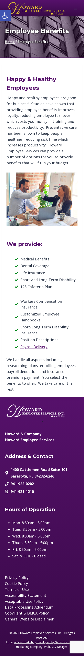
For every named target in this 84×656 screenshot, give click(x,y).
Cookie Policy (16, 583)
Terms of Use (17, 589)
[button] (5, 15)
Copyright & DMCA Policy (27, 613)
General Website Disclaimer (29, 619)
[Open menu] (75, 8)
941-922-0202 (22, 483)
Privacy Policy (17, 577)
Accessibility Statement (25, 595)
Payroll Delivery (34, 346)
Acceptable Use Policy (24, 601)
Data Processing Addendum (29, 607)
